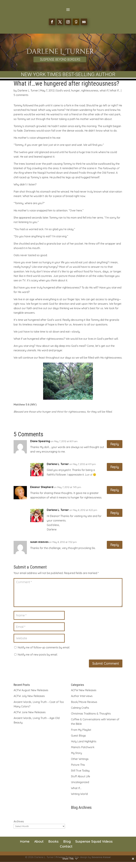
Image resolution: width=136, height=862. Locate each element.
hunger (75, 90)
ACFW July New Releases (29, 696)
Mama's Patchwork (82, 747)
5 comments (21, 95)
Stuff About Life (80, 776)
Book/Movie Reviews (84, 702)
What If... (115, 90)
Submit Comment (105, 663)
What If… (76, 788)
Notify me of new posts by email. (38, 654)
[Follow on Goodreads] (76, 22)
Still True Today (80, 770)
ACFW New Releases (83, 690)
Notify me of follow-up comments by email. (44, 647)
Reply (114, 444)
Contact (66, 846)
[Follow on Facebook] (52, 22)
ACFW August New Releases (31, 690)
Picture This (78, 764)
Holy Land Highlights (83, 741)
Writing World (79, 794)
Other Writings (80, 759)
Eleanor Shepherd (41, 487)
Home (25, 841)
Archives (19, 821)
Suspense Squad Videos (94, 841)
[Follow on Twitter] (60, 22)
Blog (67, 841)
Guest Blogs (78, 735)
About (39, 841)
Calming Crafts (80, 707)
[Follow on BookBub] (84, 22)
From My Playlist (81, 729)
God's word (63, 90)
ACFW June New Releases (30, 712)
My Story (76, 753)
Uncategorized (80, 782)
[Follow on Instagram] (68, 22)
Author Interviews (82, 696)
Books (53, 841)
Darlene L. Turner (27, 90)
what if (104, 90)
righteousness (89, 90)
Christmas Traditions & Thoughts (91, 713)
